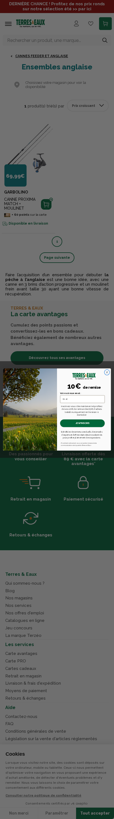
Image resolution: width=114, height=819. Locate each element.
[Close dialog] (107, 372)
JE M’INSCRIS (83, 423)
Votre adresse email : (70, 393)
